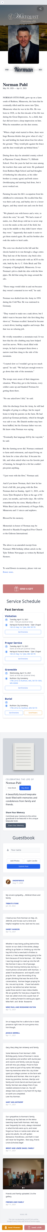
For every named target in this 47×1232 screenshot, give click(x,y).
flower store (8, 571)
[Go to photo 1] (22, 1187)
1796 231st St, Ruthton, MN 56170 (23, 708)
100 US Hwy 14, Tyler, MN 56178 (22, 627)
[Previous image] (5, 1173)
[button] (23, 1173)
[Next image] (41, 1173)
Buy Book (25, 788)
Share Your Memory (16, 825)
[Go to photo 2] (24, 1187)
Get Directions (23, 632)
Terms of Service (30, 1221)
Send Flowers (33, 713)
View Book (12, 788)
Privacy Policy (16, 1221)
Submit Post (23, 866)
